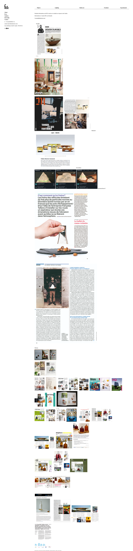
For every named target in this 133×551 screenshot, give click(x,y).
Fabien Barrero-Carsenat (38, 550)
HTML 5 (57, 550)
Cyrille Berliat (44, 550)
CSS (59, 550)
